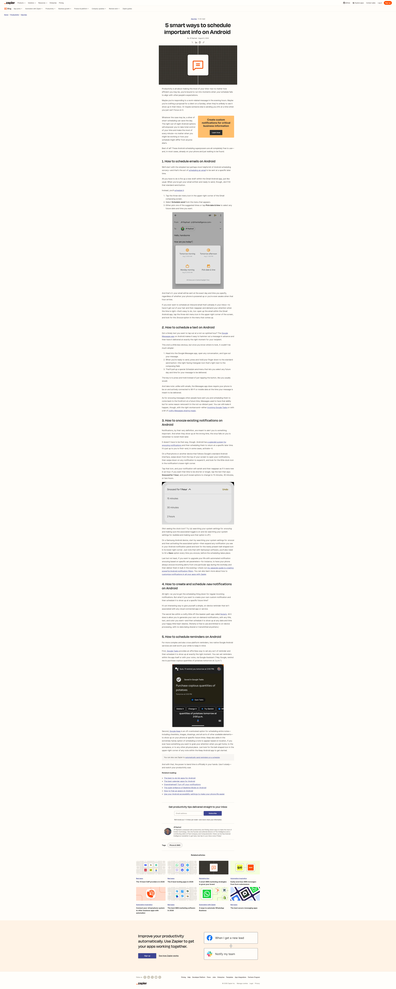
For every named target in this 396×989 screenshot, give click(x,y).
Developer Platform (198, 977)
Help (189, 977)
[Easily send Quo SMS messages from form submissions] (245, 868)
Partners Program (254, 977)
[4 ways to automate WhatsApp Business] (213, 895)
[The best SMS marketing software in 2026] (182, 895)
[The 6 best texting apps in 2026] (182, 868)
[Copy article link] (204, 42)
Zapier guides (127, 8)
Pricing (183, 977)
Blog (9, 8)
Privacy (257, 983)
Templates (229, 977)
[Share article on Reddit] (200, 42)
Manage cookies (242, 983)
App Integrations (240, 977)
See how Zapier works (169, 956)
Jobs (214, 977)
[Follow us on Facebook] (144, 977)
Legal (251, 983)
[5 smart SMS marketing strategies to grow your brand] (213, 868)
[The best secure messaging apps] (245, 895)
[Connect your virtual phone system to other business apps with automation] (151, 895)
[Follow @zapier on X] (152, 977)
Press (209, 977)
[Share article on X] (192, 42)
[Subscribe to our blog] (159, 977)
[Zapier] (9, 2)
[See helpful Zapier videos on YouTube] (156, 977)
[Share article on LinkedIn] (196, 42)
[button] (213, 813)
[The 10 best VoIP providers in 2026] (151, 868)
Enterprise (220, 977)
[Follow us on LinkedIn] (148, 977)
